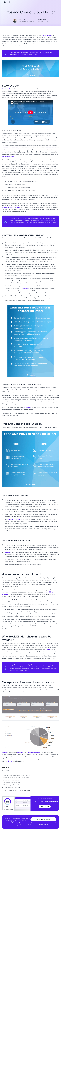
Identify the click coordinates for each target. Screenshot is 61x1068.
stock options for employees (11, 148)
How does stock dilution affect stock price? (16, 777)
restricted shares (51, 148)
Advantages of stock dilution (11, 782)
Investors (8, 552)
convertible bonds (8, 156)
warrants (26, 289)
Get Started (45, 806)
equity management (34, 753)
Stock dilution (6, 89)
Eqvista (4, 753)
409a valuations (10, 759)
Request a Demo (43, 824)
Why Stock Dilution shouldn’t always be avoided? (16, 790)
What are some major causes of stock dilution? (17, 775)
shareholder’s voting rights (11, 207)
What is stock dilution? (10, 773)
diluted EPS (27, 407)
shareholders (46, 35)
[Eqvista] (6, 2)
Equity (48, 650)
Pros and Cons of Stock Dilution (11, 780)
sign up (10, 761)
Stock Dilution (6, 770)
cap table (20, 753)
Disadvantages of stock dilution (12, 785)
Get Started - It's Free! (43, 819)
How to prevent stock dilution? (11, 787)
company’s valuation (15, 519)
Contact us (43, 759)
